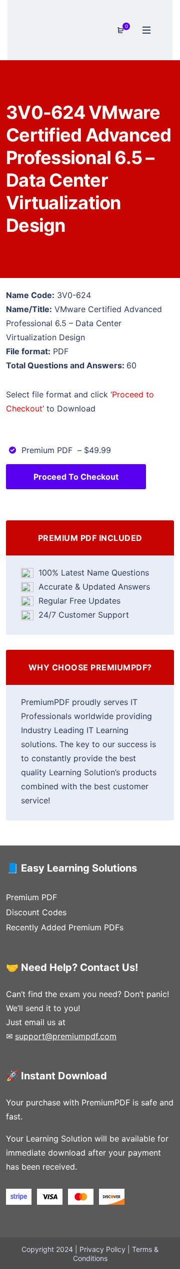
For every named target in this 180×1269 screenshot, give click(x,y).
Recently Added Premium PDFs (65, 927)
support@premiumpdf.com (65, 1036)
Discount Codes (36, 912)
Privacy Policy (103, 1249)
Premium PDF (31, 897)
